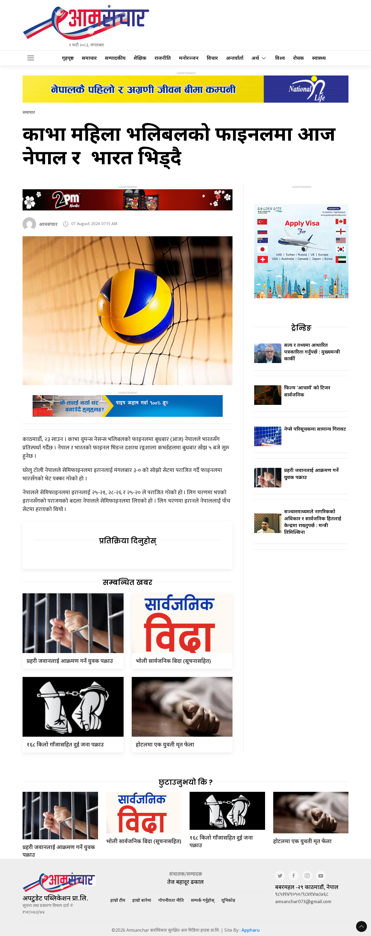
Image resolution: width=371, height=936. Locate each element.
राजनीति (163, 58)
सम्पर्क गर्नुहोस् (202, 900)
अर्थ (255, 58)
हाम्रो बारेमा (141, 900)
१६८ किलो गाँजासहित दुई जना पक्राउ (65, 744)
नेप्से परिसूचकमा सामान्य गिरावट (315, 429)
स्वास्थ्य (319, 58)
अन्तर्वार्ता (234, 58)
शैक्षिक (140, 58)
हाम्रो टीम (117, 900)
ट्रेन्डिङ (301, 328)
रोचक (298, 58)
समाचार (89, 58)
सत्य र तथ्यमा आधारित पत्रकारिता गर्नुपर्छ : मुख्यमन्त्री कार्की (312, 352)
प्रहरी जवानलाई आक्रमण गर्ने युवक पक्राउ (70, 660)
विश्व (280, 58)
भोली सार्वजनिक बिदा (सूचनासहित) (173, 660)
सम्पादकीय (115, 58)
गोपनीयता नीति (171, 900)
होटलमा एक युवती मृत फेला (165, 744)
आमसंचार (48, 224)
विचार (212, 58)
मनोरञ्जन (189, 58)
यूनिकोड (228, 900)
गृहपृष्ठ (68, 58)
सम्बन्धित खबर (127, 582)
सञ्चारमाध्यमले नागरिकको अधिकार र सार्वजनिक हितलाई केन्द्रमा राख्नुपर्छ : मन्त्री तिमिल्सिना (312, 521)
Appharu (250, 930)
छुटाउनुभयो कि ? (186, 782)
